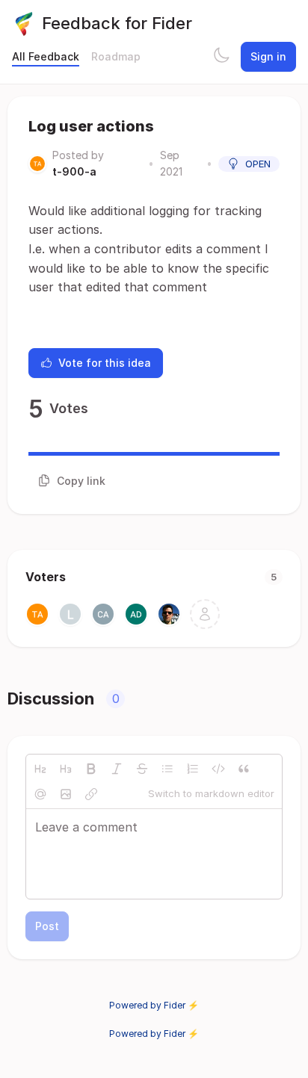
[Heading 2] (40, 769)
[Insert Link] (91, 794)
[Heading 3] (66, 769)
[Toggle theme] (221, 57)
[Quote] (243, 769)
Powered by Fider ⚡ (154, 1005)
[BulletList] (167, 769)
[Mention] (40, 794)
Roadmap (116, 56)
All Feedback (45, 56)
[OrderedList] (193, 769)
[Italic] (116, 769)
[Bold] (91, 769)
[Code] (218, 769)
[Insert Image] (66, 794)
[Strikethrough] (142, 769)
